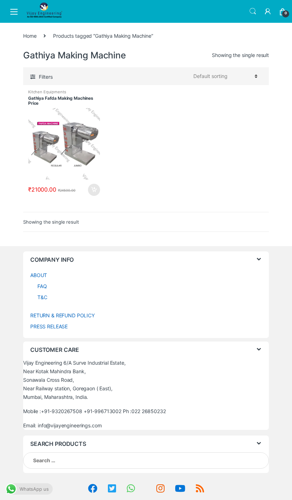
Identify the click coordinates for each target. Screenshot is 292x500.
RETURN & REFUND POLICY (62, 315)
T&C (42, 297)
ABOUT (38, 275)
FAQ (42, 286)
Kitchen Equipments (47, 91)
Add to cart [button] (93, 190)
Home (29, 36)
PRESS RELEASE (49, 326)
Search (253, 11)
